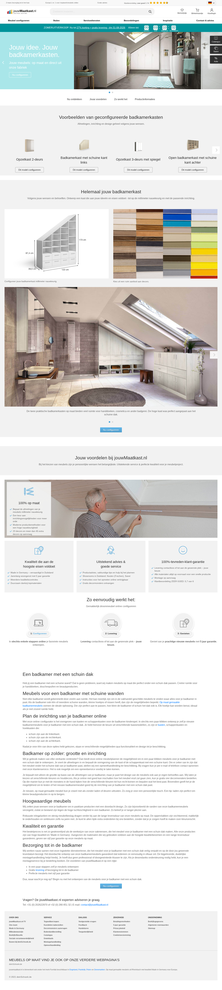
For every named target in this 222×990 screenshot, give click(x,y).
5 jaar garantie (119, 925)
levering (40, 870)
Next (216, 150)
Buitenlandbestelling (52, 932)
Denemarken (99, 970)
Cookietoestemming (122, 935)
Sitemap (151, 928)
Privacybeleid (119, 928)
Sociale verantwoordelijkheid (21, 938)
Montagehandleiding (52, 942)
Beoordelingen (131, 20)
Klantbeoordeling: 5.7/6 (136, 3)
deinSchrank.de (15, 964)
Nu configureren (20, 75)
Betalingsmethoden (121, 922)
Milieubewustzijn (16, 932)
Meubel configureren (18, 20)
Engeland (73, 970)
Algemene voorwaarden (158, 925)
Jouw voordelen (98, 99)
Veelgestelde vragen (87, 922)
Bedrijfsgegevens (155, 922)
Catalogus (48, 935)
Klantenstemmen (120, 932)
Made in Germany (16, 928)
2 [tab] (112, 92)
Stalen (56, 20)
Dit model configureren (29, 170)
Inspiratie (168, 20)
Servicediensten (92, 20)
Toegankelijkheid (86, 932)
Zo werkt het (120, 99)
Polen (88, 970)
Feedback (83, 925)
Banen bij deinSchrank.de (20, 942)
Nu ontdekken (74, 99)
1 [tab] (109, 92)
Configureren (40, 633)
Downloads (48, 938)
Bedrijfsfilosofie (16, 935)
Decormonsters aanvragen (55, 928)
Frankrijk (81, 970)
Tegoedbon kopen (51, 922)
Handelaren (83, 928)
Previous (4, 62)
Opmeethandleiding (52, 945)
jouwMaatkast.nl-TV (17, 922)
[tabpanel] (111, 60)
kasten (161, 725)
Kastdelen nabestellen (53, 925)
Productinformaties (145, 99)
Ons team (13, 925)
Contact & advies (205, 20)
